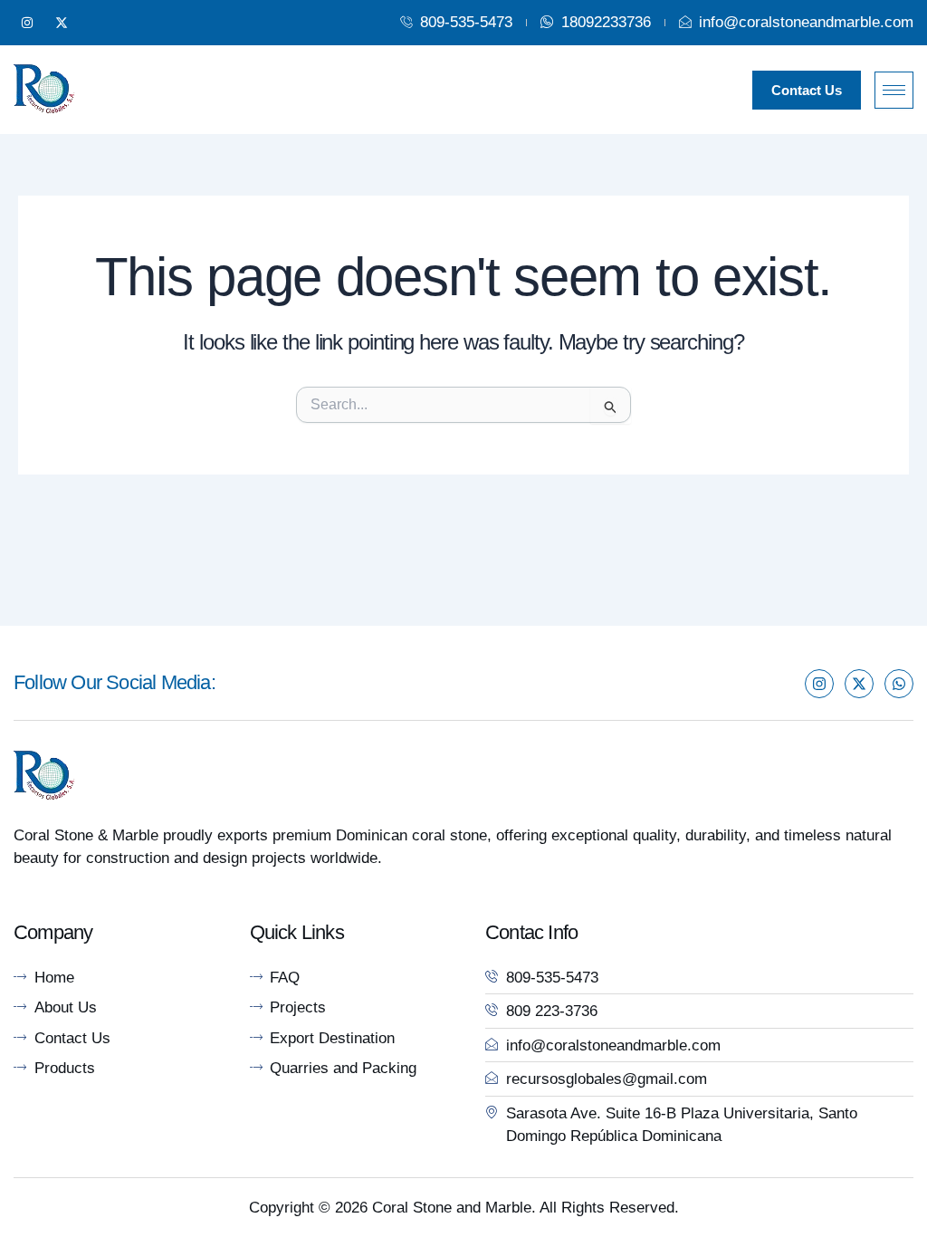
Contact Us (806, 90)
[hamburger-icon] (893, 90)
